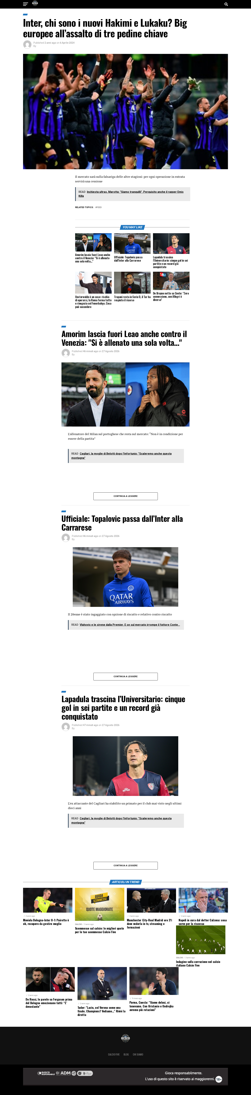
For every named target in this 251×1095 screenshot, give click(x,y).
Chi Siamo (138, 1054)
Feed (99, 207)
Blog (126, 1054)
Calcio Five (114, 1054)
